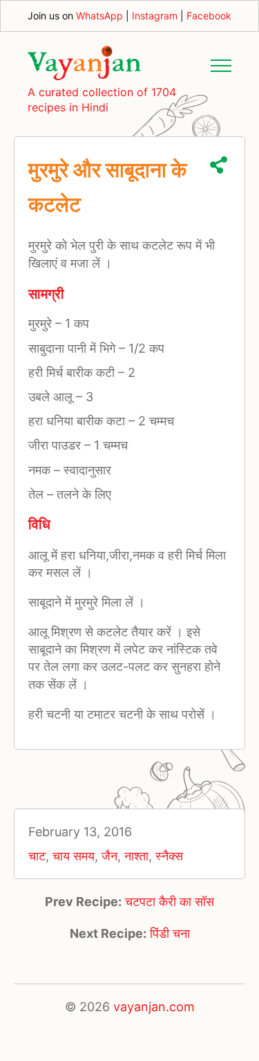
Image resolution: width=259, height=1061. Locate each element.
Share (218, 165)
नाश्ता (136, 856)
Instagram (155, 15)
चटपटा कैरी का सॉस (169, 901)
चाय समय (73, 856)
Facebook (208, 15)
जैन (109, 856)
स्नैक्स (169, 856)
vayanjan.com (154, 1006)
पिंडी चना (170, 933)
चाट (37, 856)
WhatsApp (99, 15)
